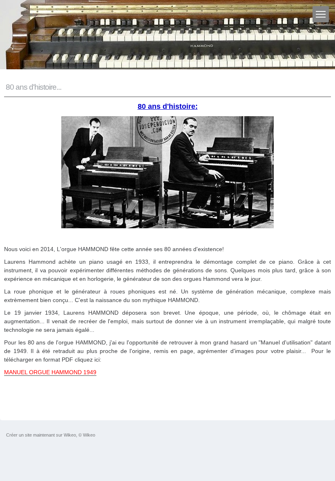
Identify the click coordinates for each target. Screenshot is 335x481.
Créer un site (19, 434)
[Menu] (321, 14)
